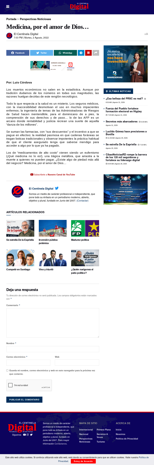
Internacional (86, 429)
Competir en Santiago (18, 269)
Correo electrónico (17, 356)
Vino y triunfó (46, 269)
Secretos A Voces (102, 436)
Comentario (13, 305)
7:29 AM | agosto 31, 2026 (117, 115)
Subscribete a (54, 174)
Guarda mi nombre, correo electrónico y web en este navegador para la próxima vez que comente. (52, 372)
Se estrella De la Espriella (20, 239)
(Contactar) (82, 200)
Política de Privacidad (127, 438)
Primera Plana (104, 429)
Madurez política (80, 239)
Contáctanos (61, 443)
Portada (11, 19)
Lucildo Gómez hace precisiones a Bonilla (126, 132)
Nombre (11, 343)
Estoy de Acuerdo (83, 461)
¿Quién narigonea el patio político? (82, 271)
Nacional (83, 434)
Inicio (119, 429)
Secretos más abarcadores (121, 121)
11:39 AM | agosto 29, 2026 (117, 138)
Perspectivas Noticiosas (35, 19)
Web (57, 356)
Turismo (101, 441)
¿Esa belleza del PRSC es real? (124, 98)
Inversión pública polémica (48, 241)
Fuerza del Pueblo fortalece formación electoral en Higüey (124, 110)
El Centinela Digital (26, 34)
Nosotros (120, 434)
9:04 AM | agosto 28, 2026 (117, 164)
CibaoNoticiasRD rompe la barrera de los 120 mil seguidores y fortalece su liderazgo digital (126, 157)
